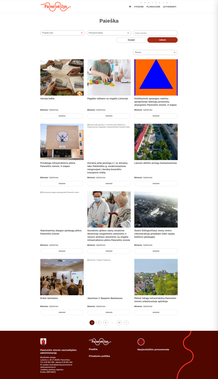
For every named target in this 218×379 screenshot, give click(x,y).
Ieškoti (162, 40)
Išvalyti (131, 40)
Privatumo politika (99, 356)
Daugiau (62, 116)
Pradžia (93, 349)
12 (119, 322)
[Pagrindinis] (130, 6)
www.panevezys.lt (48, 367)
